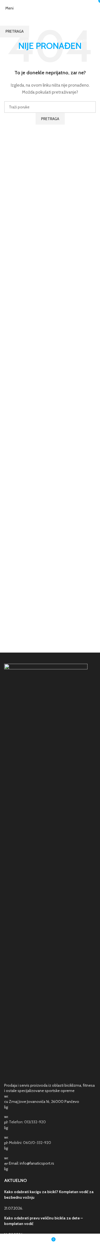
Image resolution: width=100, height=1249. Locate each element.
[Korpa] (95, 8)
